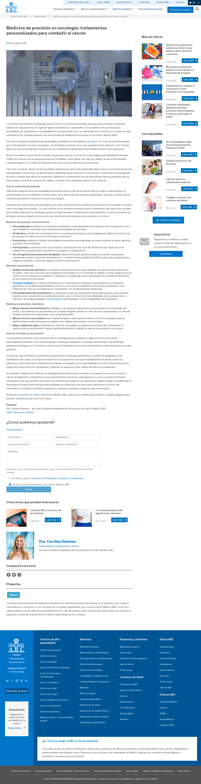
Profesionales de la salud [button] (78, 2)
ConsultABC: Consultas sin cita (94, 676)
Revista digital (126, 713)
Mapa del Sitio (184, 771)
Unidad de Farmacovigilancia (133, 658)
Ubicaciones (125, 652)
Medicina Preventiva (89, 646)
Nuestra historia (167, 670)
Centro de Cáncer (48, 656)
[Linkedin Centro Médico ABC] (7, 681)
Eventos (123, 696)
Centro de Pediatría (49, 682)
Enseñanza (165, 652)
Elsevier (29, 412)
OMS (9, 412)
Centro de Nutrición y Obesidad (54, 667)
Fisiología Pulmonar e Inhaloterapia (96, 658)
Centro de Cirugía (48, 688)
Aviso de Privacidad (45, 478)
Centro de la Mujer (48, 661)
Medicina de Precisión (90, 705)
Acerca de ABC (104, 2)
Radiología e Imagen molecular (94, 716)
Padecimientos (127, 702)
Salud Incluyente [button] (124, 2)
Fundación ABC (162, 2)
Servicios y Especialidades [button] (93, 9)
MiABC (163, 713)
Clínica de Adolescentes (91, 664)
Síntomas (124, 719)
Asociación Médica (168, 702)
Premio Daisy (166, 681)
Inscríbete (165, 253)
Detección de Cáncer (29, 394)
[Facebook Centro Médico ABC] (12, 681)
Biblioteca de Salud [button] (122, 9)
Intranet (163, 707)
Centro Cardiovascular (50, 650)
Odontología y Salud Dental (92, 722)
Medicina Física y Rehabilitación (94, 652)
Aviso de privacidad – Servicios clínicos (72, 771)
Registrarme (15, 727)
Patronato (164, 676)
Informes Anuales (168, 658)
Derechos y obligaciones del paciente (158, 771)
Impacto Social (127, 664)
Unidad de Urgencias (49, 711)
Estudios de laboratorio (131, 690)
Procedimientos (127, 707)
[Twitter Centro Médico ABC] (22, 681)
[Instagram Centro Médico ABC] (17, 681)
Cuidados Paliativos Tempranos (94, 681)
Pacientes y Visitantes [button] (64, 9)
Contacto (180, 2)
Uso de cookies (132, 771)
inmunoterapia (54, 298)
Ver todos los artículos (168, 220)
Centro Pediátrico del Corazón (54, 700)
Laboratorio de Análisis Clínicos (94, 710)
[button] (194, 3)
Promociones (126, 670)
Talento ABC (144, 2)
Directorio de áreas (16, 691)
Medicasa (84, 687)
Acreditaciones (167, 646)
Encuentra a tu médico (180, 9)
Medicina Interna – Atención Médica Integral (57, 719)
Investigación (166, 664)
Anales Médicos (167, 719)
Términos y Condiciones (70, 478)
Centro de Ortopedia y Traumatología (50, 675)
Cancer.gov (18, 412)
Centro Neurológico (49, 694)
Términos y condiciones (20, 771)
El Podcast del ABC (129, 684)
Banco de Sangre (88, 693)
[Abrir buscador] (197, 10)
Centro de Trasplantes (50, 705)
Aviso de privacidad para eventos (107, 771)
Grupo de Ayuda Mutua (90, 699)
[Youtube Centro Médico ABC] (26, 681)
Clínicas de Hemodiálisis (91, 670)
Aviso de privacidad (43, 771)
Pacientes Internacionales (150, 9)
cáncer (93, 141)
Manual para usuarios (129, 646)
